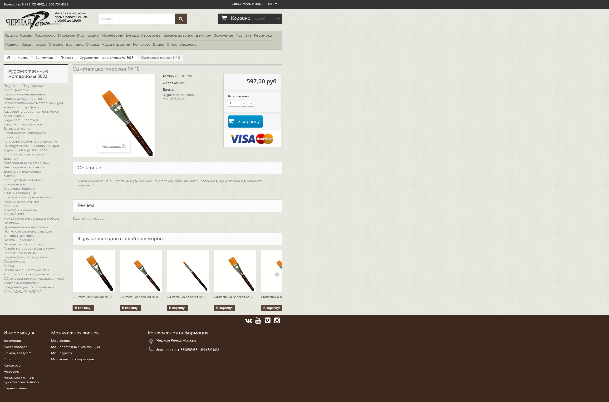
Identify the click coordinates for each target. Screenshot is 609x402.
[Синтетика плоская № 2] (188, 271)
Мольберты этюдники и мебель (31, 218)
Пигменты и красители (24, 244)
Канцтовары (14, 184)
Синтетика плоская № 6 (280, 297)
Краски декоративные (23, 98)
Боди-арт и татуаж (21, 120)
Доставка (74, 44)
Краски (11, 35)
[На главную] (8, 58)
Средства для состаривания (29, 287)
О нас (172, 44)
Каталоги (142, 44)
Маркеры (66, 35)
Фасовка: (171, 83)
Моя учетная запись (75, 333)
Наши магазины (116, 44)
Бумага (132, 35)
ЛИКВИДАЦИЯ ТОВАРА (22, 291)
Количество (238, 96)
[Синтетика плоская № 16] (94, 271)
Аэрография (14, 116)
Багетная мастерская (23, 124)
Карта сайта (15, 388)
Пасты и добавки (19, 240)
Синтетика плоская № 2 (186, 297)
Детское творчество (22, 171)
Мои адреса (61, 353)
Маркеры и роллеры (20, 210)
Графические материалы (25, 133)
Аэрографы (151, 35)
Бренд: (169, 89)
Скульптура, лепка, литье (26, 257)
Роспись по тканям (20, 253)
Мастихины (88, 35)
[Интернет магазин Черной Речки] (48, 20)
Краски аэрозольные (21, 201)
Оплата (56, 44)
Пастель (244, 35)
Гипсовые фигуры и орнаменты (31, 141)
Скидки (92, 44)
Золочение (223, 35)
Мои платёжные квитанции (75, 347)
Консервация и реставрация (28, 197)
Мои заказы (61, 340)
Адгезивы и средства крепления (31, 111)
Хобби (9, 266)
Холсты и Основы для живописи (31, 274)
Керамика (263, 35)
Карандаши (45, 35)
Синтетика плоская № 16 (92, 297)
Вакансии (188, 44)
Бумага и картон (18, 128)
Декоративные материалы (27, 163)
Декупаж (203, 35)
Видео (158, 44)
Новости (11, 371)
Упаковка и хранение (21, 283)
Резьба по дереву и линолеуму (29, 248)
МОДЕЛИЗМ (14, 214)
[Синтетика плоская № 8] (141, 271)
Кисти (26, 35)
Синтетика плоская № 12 (233, 297)
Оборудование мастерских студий (34, 278)
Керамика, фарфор (19, 188)
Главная (12, 44)
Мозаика (11, 206)
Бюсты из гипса (178, 35)
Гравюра (11, 137)
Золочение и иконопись (24, 154)
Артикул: (170, 76)
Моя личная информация (72, 359)
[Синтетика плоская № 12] (235, 271)
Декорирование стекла (24, 167)
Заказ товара (34, 44)
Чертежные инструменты (26, 270)
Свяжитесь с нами (248, 4)
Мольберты (112, 35)
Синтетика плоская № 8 (139, 297)
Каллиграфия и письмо (23, 180)
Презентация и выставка (26, 227)
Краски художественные (24, 94)
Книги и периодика (20, 193)
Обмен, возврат (17, 353)
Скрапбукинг (14, 261)
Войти (274, 4)
